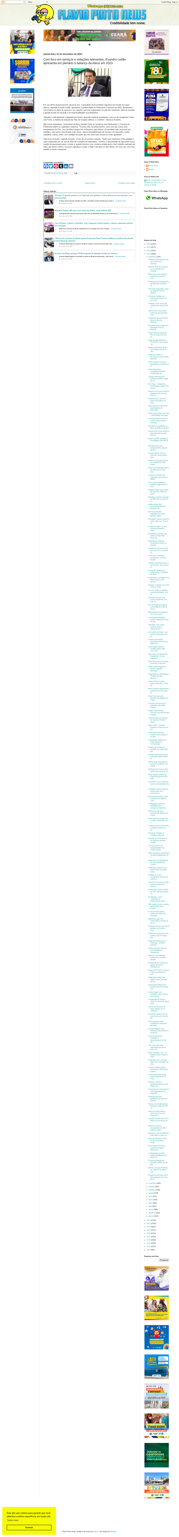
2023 (149, 254)
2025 (149, 247)
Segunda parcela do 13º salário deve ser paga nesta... (157, 870)
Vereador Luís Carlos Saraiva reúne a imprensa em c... (156, 627)
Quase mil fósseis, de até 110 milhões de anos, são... (157, 349)
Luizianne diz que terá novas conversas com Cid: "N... (157, 600)
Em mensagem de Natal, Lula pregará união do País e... (157, 607)
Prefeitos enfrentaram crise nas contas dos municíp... (158, 262)
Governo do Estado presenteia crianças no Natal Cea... (158, 642)
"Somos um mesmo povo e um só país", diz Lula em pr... (158, 565)
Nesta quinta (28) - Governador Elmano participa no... (157, 506)
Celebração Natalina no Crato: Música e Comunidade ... (157, 742)
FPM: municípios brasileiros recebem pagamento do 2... (158, 855)
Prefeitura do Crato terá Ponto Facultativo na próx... (157, 401)
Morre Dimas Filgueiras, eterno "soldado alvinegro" (157, 669)
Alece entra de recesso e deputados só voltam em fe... (158, 364)
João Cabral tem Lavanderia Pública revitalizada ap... (156, 371)
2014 (149, 1247)
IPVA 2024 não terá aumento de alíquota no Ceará (158, 813)
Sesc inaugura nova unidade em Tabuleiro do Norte (157, 1024)
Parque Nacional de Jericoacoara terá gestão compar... (158, 713)
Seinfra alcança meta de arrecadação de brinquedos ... (157, 950)
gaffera (96, 1532)
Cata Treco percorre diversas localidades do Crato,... (158, 698)
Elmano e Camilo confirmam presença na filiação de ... (158, 1084)
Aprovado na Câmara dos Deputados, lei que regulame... (158, 656)
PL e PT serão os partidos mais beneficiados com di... (158, 592)
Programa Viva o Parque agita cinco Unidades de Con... (158, 1062)
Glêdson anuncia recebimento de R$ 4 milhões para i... (157, 1128)
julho (151, 1196)
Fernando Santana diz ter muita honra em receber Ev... (158, 1016)
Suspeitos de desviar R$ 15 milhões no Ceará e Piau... (158, 928)
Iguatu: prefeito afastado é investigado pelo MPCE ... (158, 441)
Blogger (113, 1532)
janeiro (151, 1216)
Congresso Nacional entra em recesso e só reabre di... (158, 550)
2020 (149, 1227)
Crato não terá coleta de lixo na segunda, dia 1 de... (157, 335)
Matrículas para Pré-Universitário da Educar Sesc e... (158, 921)
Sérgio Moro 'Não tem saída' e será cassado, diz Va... (157, 979)
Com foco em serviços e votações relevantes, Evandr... (157, 705)
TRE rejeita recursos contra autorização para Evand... (158, 906)
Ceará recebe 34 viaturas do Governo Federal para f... (158, 720)
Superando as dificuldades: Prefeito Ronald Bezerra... (158, 676)
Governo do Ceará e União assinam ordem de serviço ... (158, 884)
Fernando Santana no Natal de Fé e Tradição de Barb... (158, 572)
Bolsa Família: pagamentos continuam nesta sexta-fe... (158, 691)
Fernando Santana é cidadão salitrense (156, 834)
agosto (151, 1193)
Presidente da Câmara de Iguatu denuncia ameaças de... (158, 965)
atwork (151, 169)
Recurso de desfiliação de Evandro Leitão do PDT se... (158, 1106)
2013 (149, 1250)
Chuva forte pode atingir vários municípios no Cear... (157, 1077)
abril (150, 1206)
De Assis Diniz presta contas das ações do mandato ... (157, 914)
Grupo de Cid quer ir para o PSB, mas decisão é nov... (158, 972)
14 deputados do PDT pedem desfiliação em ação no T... (157, 1155)
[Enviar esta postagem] (75, 173)
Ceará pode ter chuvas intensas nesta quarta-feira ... (157, 455)
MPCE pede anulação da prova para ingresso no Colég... (158, 764)
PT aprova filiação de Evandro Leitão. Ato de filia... (158, 1163)
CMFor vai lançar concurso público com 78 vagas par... (158, 936)
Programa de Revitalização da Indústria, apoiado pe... (158, 284)
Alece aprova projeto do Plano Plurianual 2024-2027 (158, 777)
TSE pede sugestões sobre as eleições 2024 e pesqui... (158, 291)
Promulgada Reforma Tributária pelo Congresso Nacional (157, 806)
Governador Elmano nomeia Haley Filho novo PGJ (156, 649)
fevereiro (152, 1213)
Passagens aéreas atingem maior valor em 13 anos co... (158, 521)
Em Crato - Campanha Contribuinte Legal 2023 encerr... (158, 386)
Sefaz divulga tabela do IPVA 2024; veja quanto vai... (158, 342)
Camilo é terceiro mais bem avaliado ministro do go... (158, 828)
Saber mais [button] (12, 1520)
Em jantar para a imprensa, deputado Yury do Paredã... (158, 328)
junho (151, 1200)
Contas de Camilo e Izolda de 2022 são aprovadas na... (158, 892)
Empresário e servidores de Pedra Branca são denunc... (158, 580)
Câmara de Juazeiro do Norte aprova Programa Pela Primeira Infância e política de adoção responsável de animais (94, 239)
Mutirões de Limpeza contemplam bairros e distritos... (157, 543)
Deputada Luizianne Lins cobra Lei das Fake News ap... (157, 536)
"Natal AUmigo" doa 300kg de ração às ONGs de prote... (158, 492)
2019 (149, 1230)
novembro (153, 1183)
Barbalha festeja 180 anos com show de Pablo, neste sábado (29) (83, 210)
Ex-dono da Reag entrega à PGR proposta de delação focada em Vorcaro (86, 253)
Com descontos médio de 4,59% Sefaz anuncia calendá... (158, 421)
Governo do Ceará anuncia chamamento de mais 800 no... (158, 393)
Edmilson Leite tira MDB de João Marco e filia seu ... (158, 1134)
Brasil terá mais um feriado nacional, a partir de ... (158, 662)
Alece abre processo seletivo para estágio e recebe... (158, 735)
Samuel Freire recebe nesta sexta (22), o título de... (158, 683)
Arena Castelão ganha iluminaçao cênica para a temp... (158, 1069)
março (151, 1209)
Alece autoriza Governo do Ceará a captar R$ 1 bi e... (158, 820)
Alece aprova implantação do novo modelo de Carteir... (158, 862)
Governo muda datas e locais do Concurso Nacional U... (157, 1113)
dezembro (153, 257)
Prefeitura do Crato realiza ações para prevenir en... (158, 770)
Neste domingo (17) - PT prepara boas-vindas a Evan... (158, 1055)
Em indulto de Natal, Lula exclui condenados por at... (158, 634)
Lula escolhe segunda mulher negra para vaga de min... (158, 620)
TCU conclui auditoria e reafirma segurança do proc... (158, 485)
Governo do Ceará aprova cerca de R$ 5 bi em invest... (158, 463)
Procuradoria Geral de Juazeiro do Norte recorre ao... (156, 1148)
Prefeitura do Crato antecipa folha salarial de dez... (157, 448)
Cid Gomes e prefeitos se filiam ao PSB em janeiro (158, 427)
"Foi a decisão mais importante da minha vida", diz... (157, 1047)
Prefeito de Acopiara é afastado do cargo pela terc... (158, 749)
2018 (149, 1233)
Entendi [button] (29, 1527)
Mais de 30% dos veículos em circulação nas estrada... (158, 269)
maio (151, 1203)
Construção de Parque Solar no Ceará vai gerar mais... (158, 1001)
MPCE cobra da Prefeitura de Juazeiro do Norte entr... (158, 1170)
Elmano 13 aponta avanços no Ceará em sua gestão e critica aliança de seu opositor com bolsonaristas (93, 196)
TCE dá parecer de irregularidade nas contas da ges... (156, 848)
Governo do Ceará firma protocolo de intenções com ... (158, 313)
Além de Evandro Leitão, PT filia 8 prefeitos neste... (157, 1141)
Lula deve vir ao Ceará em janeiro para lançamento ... (158, 784)
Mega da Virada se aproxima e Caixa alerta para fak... (158, 357)
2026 (149, 244)
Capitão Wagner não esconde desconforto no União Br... (158, 1031)
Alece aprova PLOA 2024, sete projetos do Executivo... (158, 408)
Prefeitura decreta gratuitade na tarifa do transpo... (157, 1099)
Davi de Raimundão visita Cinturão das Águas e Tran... (158, 799)
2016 (149, 1240)
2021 (149, 1224)
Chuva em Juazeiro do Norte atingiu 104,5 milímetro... (156, 1009)
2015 (149, 1243)
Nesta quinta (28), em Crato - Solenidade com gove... (158, 414)
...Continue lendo (120, 201)
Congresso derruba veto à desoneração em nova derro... (158, 1177)
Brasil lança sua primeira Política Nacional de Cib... (157, 276)
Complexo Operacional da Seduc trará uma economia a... (158, 791)
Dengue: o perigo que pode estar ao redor (158, 586)
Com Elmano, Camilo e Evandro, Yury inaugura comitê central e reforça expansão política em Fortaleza (94, 224)
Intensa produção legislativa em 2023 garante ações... (156, 514)
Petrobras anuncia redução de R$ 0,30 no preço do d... (158, 499)
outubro (152, 1187)
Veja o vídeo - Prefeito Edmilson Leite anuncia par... (158, 727)
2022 (149, 1220)
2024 (149, 251)
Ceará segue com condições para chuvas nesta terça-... (158, 994)
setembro (152, 1190)
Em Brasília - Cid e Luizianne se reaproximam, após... (157, 899)
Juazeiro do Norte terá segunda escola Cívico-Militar (158, 477)
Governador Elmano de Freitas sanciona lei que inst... (158, 987)
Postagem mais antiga (126, 183)
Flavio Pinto (153, 166)
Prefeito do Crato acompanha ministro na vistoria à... (158, 877)
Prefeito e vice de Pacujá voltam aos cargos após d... (158, 306)
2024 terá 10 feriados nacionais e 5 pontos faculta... (157, 558)
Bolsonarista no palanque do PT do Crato (158, 613)
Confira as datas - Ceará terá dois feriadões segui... (157, 528)
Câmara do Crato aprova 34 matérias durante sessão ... (157, 840)
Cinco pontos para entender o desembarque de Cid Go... (157, 1039)
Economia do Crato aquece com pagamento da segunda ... (158, 1091)
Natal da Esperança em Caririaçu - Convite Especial (157, 943)
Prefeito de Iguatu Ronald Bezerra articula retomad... (158, 320)
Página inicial (90, 183)
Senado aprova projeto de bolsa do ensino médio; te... (158, 757)
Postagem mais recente (53, 183)
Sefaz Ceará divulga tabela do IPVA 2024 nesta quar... (158, 470)
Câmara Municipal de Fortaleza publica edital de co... (158, 379)
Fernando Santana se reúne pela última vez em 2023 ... (157, 298)
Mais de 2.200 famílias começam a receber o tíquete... (157, 958)
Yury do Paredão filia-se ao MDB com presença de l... (158, 1121)
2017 (149, 1237)
